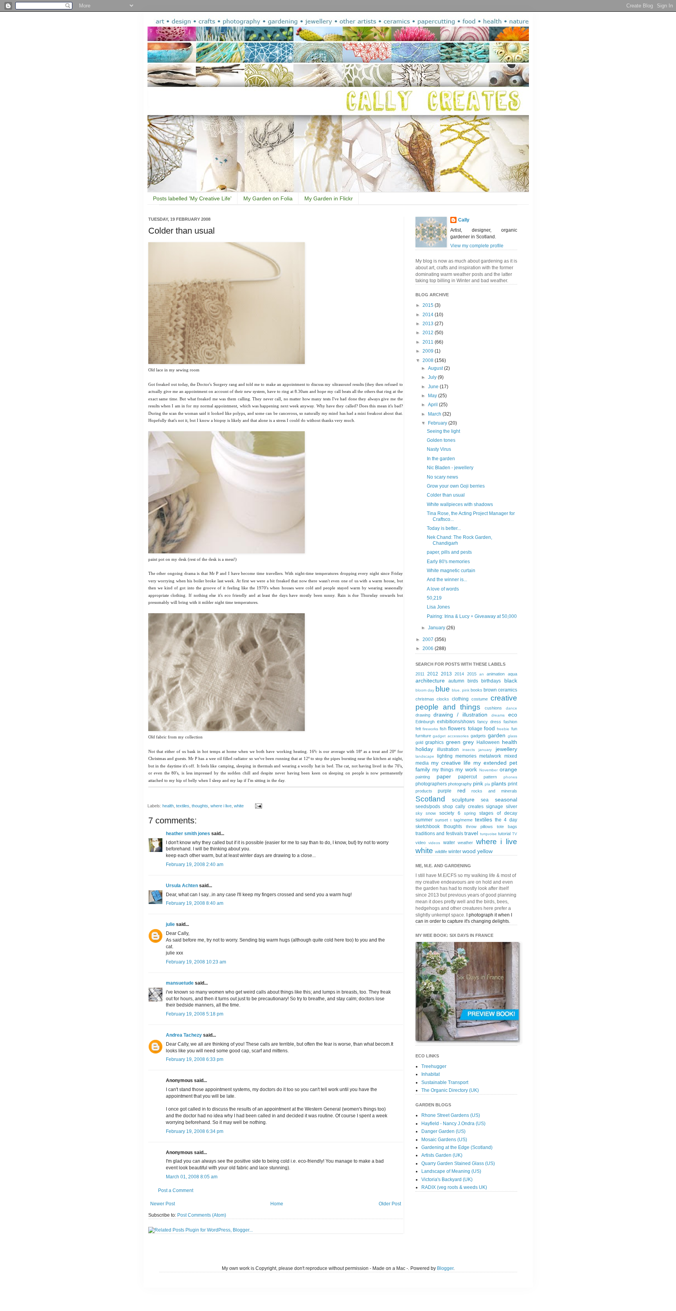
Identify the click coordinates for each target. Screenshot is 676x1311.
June (434, 386)
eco (512, 714)
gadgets (478, 735)
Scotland (430, 799)
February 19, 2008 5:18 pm (194, 1014)
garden (496, 735)
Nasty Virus (439, 449)
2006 (428, 648)
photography (460, 784)
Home (276, 1204)
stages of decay (498, 813)
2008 (428, 360)
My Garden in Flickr (328, 198)
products (423, 791)
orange (508, 769)
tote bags (507, 826)
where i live (221, 805)
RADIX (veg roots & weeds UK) (454, 1187)
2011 (428, 342)
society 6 (449, 813)
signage (494, 806)
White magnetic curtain (451, 570)
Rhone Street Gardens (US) (450, 1115)
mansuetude (180, 983)
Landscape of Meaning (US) (451, 1171)
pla (487, 784)
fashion (510, 721)
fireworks (430, 729)
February (438, 423)
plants (498, 783)
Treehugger (433, 1066)
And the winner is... (447, 579)
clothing (460, 699)
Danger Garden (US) (443, 1131)
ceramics (507, 690)
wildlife (441, 851)
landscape (424, 756)
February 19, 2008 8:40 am (194, 903)
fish (443, 728)
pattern (490, 776)
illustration (448, 749)
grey (468, 742)
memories (465, 756)
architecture (430, 680)
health (168, 805)
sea (485, 800)
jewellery (506, 749)
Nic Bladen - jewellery (450, 467)
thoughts (200, 805)
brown (490, 690)
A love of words (443, 589)
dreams (498, 715)
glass (512, 736)
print (512, 784)
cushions (493, 708)
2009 (428, 351)
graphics (434, 742)
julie (170, 924)
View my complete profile (476, 246)
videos (434, 843)
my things (442, 770)
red (461, 790)
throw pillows (479, 826)
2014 (428, 314)
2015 (428, 305)
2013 (428, 323)
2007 (428, 639)
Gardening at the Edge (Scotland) (457, 1147)
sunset (441, 820)
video (420, 842)
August (436, 368)
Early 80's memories (448, 561)
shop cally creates (463, 806)
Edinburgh (425, 721)
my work (466, 769)
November (488, 770)
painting (422, 776)
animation (496, 674)
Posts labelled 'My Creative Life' (192, 198)
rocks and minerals (494, 791)
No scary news (442, 477)
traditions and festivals (439, 833)
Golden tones (441, 440)
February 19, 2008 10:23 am (196, 962)
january (485, 749)
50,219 (434, 598)
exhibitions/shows (456, 721)
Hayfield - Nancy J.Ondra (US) (453, 1123)
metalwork (490, 756)
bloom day (424, 690)
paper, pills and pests (449, 552)
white (239, 805)
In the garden (441, 458)
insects (468, 749)
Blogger (445, 1268)
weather (465, 842)
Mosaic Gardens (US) (444, 1139)
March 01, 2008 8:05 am (192, 1177)
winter (454, 851)
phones (510, 777)
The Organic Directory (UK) (450, 1090)
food (489, 728)
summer (424, 820)
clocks (443, 699)
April (433, 404)
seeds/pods (427, 806)
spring (470, 813)
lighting (445, 756)
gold (419, 742)
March (435, 414)
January (437, 627)
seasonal (506, 799)
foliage (475, 728)
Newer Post (162, 1204)
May (433, 395)
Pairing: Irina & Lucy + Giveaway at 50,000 (472, 616)
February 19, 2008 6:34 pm (194, 1131)
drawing (422, 715)
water (449, 842)
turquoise (488, 834)
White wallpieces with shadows (460, 504)
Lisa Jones (438, 607)
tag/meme (463, 820)
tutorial (504, 833)
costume (479, 699)
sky (418, 813)
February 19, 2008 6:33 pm (194, 1059)
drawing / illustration (460, 714)
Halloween (488, 742)
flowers (457, 728)
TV (514, 834)
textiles (182, 805)
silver (511, 806)
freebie (503, 729)
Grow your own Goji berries (456, 486)
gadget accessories (451, 736)
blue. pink (460, 690)
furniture (423, 735)
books (476, 690)
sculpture (463, 799)
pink (478, 783)
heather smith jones (188, 833)
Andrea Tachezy (184, 1035)
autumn (456, 681)
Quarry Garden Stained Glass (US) (458, 1163)
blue (442, 689)
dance (511, 708)
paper (444, 776)
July (433, 377)
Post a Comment (175, 1190)
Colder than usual (446, 495)
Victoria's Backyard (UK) (447, 1179)
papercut (467, 777)
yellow (485, 851)
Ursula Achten (182, 885)
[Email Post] (257, 805)
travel (471, 833)
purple (444, 791)
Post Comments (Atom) (201, 1215)
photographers (431, 784)
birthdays (491, 681)
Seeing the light (443, 431)
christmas (424, 699)
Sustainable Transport (444, 1082)
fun (514, 728)
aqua (512, 674)
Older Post (390, 1204)
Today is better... (444, 528)
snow (431, 813)
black (510, 680)
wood (469, 851)
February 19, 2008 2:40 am (194, 864)
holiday (424, 749)
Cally (463, 220)
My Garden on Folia (268, 198)
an (481, 674)
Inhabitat (430, 1074)
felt (418, 728)
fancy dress (489, 721)
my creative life (451, 763)
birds (472, 681)
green (453, 742)
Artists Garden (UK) (441, 1155)
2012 (428, 332)
